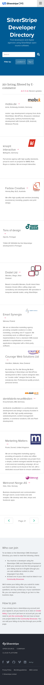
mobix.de (11, 104)
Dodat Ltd (11, 272)
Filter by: (7, 62)
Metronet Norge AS (15, 483)
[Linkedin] (26, 662)
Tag (30, 62)
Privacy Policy (6, 670)
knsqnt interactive (9, 147)
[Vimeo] (20, 662)
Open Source (8, 649)
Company (21, 649)
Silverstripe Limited (10, 674)
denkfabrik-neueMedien (17, 398)
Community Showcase (15, 579)
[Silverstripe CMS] (12, 4)
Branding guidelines (20, 670)
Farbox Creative (15, 188)
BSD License (33, 670)
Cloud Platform (10, 653)
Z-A (26, 91)
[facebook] (4, 662)
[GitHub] (15, 662)
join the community (16, 616)
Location (20, 62)
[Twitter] (9, 662)
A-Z (22, 91)
